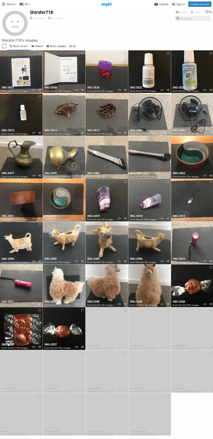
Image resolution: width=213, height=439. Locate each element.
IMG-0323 (179, 344)
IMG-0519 (8, 130)
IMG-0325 (93, 344)
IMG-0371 (8, 301)
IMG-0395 (50, 259)
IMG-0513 (50, 130)
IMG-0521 (136, 87)
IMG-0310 (136, 387)
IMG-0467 (136, 173)
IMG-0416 (179, 216)
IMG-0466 (93, 173)
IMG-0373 (179, 259)
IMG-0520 (179, 87)
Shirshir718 (41, 12)
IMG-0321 (50, 387)
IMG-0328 (8, 344)
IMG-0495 (179, 130)
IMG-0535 (93, 87)
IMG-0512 (93, 130)
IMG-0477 (8, 173)
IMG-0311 (93, 387)
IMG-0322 (8, 387)
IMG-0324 (136, 344)
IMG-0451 (8, 216)
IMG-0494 (136, 130)
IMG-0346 (136, 301)
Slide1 (5, 430)
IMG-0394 (8, 259)
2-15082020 (94, 430)
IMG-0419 (93, 216)
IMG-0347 (50, 301)
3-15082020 (51, 430)
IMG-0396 (136, 259)
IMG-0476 (50, 173)
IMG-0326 (179, 301)
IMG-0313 (179, 387)
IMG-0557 (8, 87)
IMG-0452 (179, 173)
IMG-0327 (50, 344)
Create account (199, 4)
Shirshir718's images (17, 90)
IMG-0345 (93, 301)
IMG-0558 (50, 87)
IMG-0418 (136, 216)
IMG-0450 (50, 216)
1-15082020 (137, 430)
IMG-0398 (93, 259)
